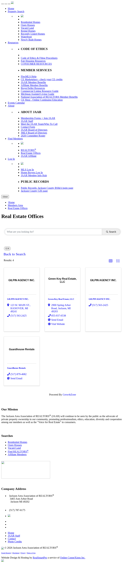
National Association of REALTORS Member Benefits (49, 97)
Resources (13, 42)
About (11, 105)
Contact (12, 538)
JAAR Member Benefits (33, 82)
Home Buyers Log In (32, 172)
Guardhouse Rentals (16, 368)
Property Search (16, 11)
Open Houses (28, 25)
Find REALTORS (18, 451)
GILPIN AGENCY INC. (18, 299)
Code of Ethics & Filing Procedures (39, 58)
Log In (11, 159)
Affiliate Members (17, 454)
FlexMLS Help (28, 76)
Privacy (23, 553)
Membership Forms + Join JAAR (38, 118)
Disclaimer (15, 553)
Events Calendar (16, 102)
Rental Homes (28, 31)
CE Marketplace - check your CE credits (41, 79)
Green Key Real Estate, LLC (61, 299)
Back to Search (15, 254)
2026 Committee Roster (33, 135)
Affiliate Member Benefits (34, 85)
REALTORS (28, 150)
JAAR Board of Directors (34, 129)
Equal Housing (6, 553)
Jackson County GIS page (34, 190)
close (5, 196)
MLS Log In (27, 169)
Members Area (15, 205)
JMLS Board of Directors (34, 132)
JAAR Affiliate (28, 156)
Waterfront (26, 36)
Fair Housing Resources (33, 61)
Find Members (15, 138)
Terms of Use (31, 553)
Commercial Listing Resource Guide (39, 91)
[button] (110, 261)
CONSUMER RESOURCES (36, 63)
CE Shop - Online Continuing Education (42, 99)
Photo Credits (15, 541)
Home (11, 8)
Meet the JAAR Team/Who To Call (39, 124)
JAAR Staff (27, 121)
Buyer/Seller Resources (33, 88)
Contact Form (28, 127)
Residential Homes (30, 22)
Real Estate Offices (31, 153)
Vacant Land (27, 28)
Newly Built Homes (31, 39)
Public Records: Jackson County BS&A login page (47, 188)
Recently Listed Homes (33, 33)
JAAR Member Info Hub (34, 175)
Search (112, 231)
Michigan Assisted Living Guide (37, 94)
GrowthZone (69, 394)
